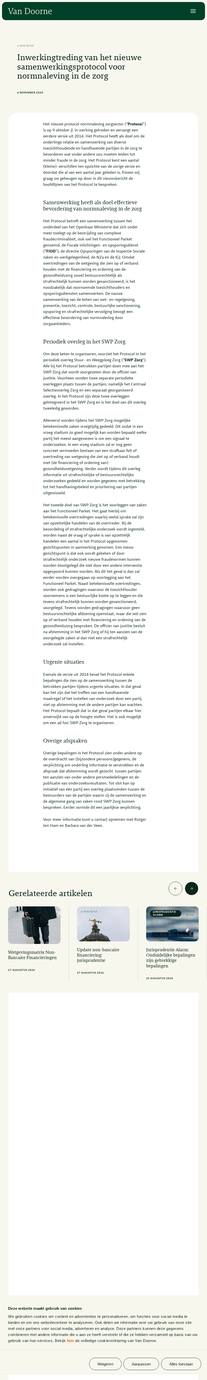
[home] (30, 11)
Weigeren (105, 1364)
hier (70, 1340)
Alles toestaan (181, 1364)
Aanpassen (141, 1364)
